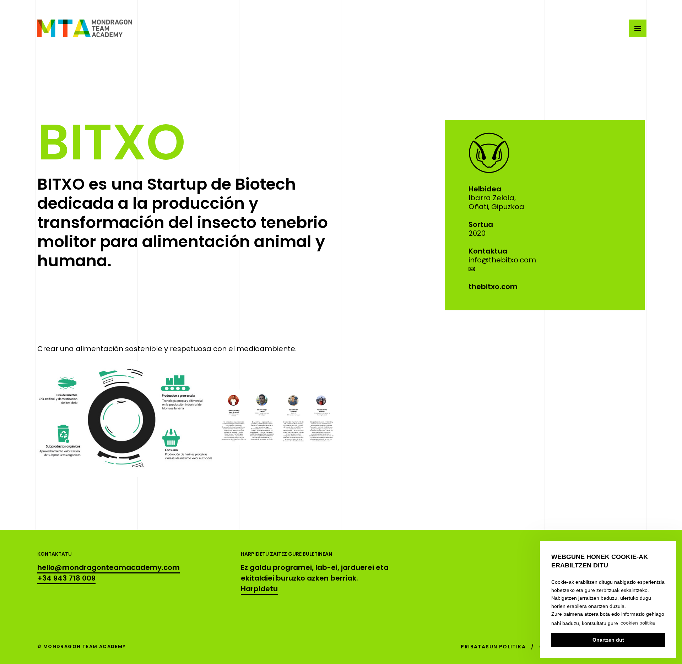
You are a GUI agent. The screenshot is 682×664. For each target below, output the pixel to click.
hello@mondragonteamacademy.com (108, 567)
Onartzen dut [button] (608, 640)
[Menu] (637, 28)
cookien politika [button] (638, 623)
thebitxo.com (493, 287)
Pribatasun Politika (493, 646)
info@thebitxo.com (502, 260)
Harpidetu (259, 589)
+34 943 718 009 (66, 578)
